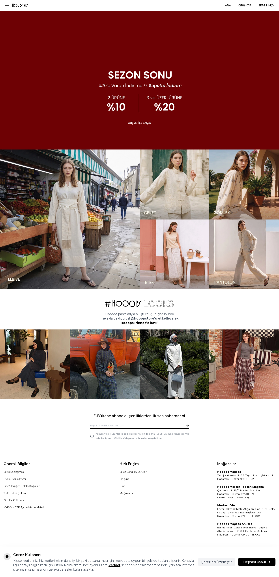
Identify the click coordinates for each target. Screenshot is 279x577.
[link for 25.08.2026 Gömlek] (244, 184)
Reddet (114, 565)
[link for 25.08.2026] (70, 219)
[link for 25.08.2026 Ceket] (174, 184)
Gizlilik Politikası (14, 500)
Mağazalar (126, 493)
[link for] (35, 364)
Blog (122, 486)
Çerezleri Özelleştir (216, 562)
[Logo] (20, 5)
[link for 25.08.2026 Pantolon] (244, 254)
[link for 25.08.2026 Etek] (174, 254)
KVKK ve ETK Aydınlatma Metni (24, 507)
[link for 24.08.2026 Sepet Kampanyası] (139, 74)
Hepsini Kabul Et (256, 562)
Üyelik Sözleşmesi (15, 479)
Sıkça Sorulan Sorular (133, 471)
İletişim (124, 479)
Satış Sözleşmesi (14, 471)
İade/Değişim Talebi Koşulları (22, 486)
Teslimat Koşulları (15, 493)
